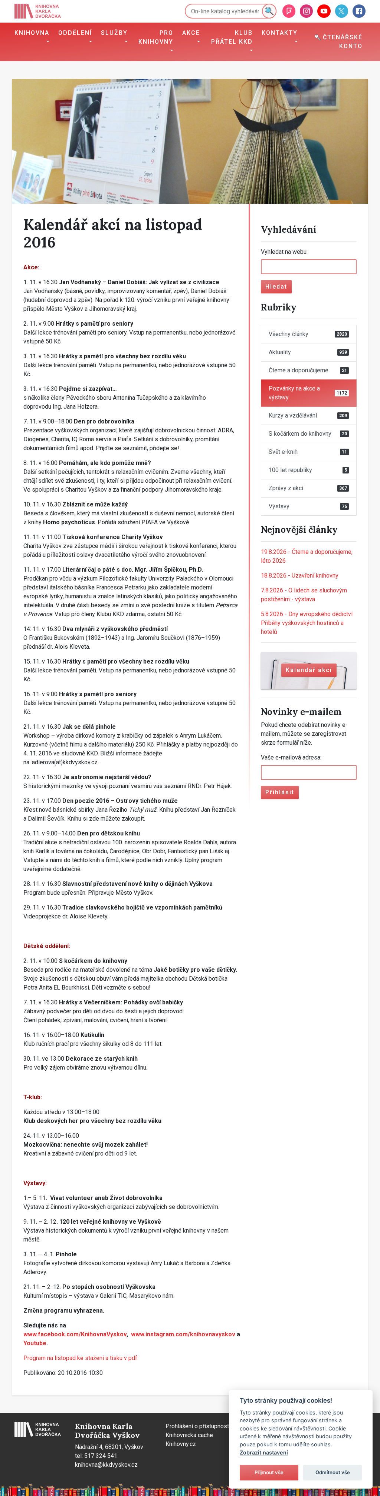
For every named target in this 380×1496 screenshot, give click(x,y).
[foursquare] (288, 10)
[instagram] (306, 10)
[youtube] (323, 10)
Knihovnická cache (189, 1435)
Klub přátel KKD (232, 37)
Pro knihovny (155, 37)
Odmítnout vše (332, 1472)
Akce (191, 32)
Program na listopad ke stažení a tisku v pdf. (80, 1358)
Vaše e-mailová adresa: (291, 757)
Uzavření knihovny (299, 575)
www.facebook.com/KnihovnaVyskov (75, 1334)
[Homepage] (37, 11)
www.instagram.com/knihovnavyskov (183, 1334)
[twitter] (341, 10)
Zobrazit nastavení (264, 1452)
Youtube (34, 1343)
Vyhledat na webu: (284, 251)
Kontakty (280, 32)
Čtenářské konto (342, 42)
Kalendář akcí (309, 670)
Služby (114, 32)
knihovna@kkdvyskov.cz (106, 1464)
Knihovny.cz (181, 1443)
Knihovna (31, 32)
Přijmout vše (269, 1472)
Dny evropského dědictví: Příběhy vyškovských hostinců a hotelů (307, 623)
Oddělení (75, 32)
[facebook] (359, 10)
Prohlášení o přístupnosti (198, 1426)
